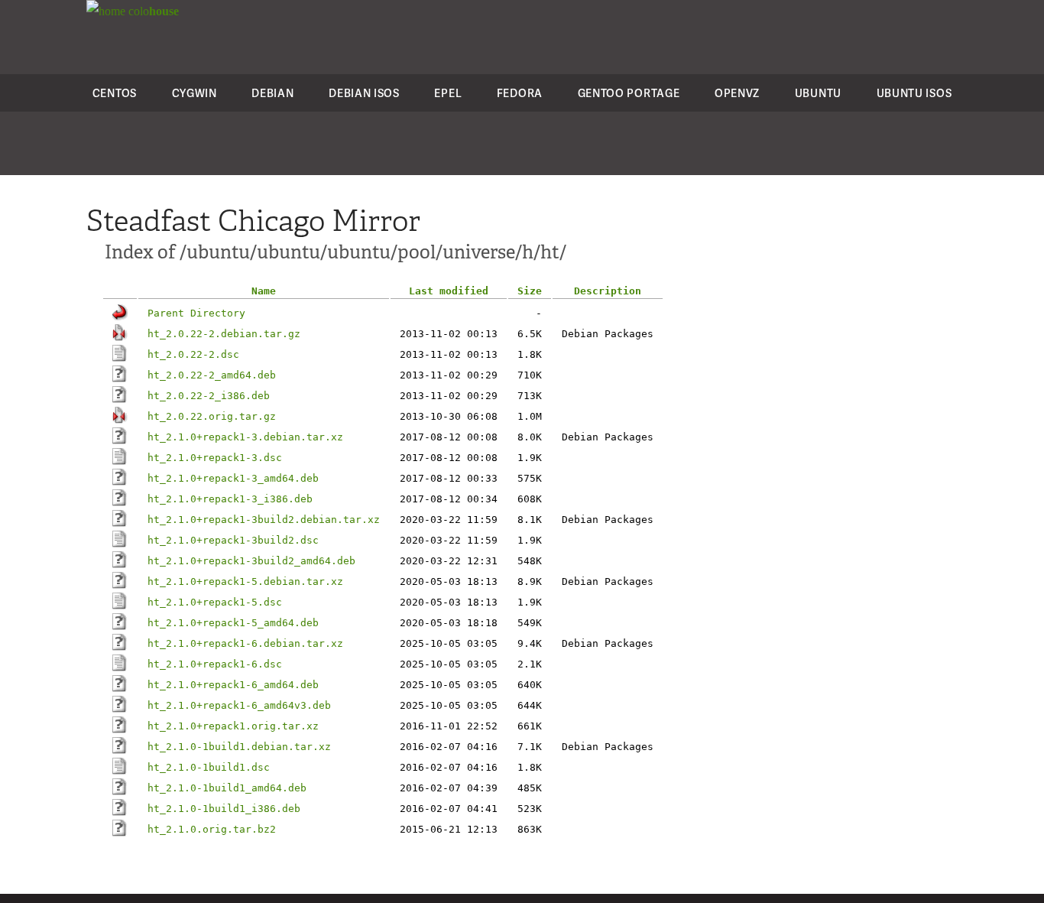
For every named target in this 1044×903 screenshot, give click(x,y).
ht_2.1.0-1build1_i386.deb (224, 808)
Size (529, 291)
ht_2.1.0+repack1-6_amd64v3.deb (239, 705)
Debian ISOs (364, 93)
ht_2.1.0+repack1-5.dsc (215, 602)
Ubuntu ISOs (914, 93)
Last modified (448, 291)
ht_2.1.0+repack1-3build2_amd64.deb (251, 561)
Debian (272, 93)
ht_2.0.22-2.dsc (193, 354)
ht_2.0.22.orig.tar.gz (212, 416)
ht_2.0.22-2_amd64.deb (212, 375)
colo (152, 11)
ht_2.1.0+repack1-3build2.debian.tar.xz (264, 519)
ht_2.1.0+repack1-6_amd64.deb (233, 684)
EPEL (448, 93)
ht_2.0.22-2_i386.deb (209, 395)
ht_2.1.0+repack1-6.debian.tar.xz (245, 643)
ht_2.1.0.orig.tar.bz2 (212, 829)
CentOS (114, 93)
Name (263, 291)
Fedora (520, 93)
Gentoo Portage (629, 93)
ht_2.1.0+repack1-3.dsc (215, 457)
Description (607, 291)
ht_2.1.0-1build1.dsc (209, 767)
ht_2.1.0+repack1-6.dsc (215, 664)
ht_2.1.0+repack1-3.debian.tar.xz (245, 437)
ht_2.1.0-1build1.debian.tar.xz (239, 746)
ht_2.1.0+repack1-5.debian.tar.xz (245, 581)
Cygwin (194, 93)
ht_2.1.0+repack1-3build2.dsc (233, 540)
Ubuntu (818, 93)
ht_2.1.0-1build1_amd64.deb (227, 788)
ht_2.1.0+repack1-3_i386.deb (230, 499)
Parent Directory (196, 313)
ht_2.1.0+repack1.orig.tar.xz (233, 726)
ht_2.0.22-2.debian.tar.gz (224, 333)
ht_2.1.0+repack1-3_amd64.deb (233, 478)
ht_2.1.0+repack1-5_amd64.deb (233, 623)
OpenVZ (737, 93)
